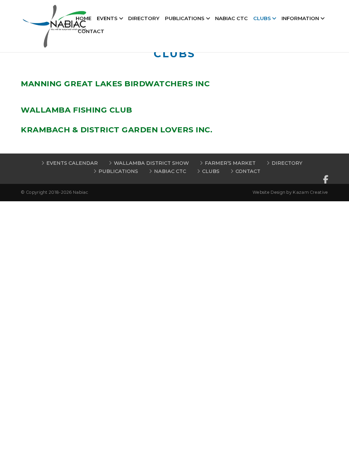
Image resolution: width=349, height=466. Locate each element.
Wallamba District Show (151, 163)
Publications (184, 18)
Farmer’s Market (230, 163)
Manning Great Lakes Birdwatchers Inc (115, 83)
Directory (144, 18)
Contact (91, 31)
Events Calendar (72, 163)
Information (300, 18)
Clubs (262, 18)
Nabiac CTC (231, 18)
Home (83, 18)
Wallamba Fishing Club (76, 110)
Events (107, 18)
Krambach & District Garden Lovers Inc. (116, 129)
